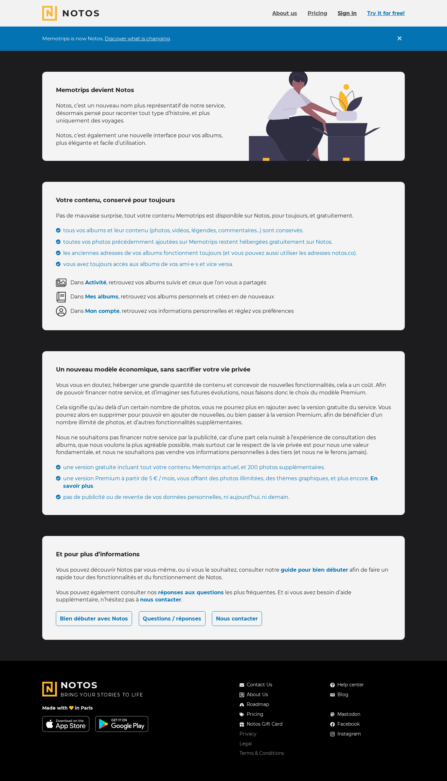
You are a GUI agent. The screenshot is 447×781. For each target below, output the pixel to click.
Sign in (347, 13)
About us (284, 13)
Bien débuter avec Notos (94, 619)
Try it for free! (386, 13)
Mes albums (101, 297)
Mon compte (102, 311)
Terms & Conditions (262, 753)
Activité (95, 282)
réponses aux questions (191, 592)
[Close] (399, 38)
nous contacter (160, 600)
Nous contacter (237, 619)
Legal (246, 744)
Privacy (248, 734)
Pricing (317, 13)
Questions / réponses (172, 619)
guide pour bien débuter (314, 570)
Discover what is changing (137, 38)
